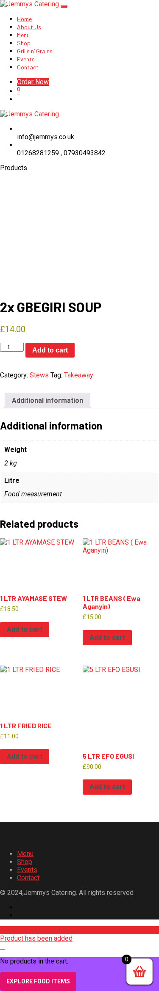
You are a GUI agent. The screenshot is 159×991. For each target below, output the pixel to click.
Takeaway (78, 375)
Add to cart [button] (24, 629)
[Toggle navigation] (64, 6)
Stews (39, 375)
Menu (23, 35)
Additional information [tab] (47, 400)
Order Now (33, 82)
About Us (29, 26)
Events (26, 59)
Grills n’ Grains (35, 51)
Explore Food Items (38, 981)
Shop (24, 43)
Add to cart (50, 350)
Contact (28, 67)
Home (24, 18)
